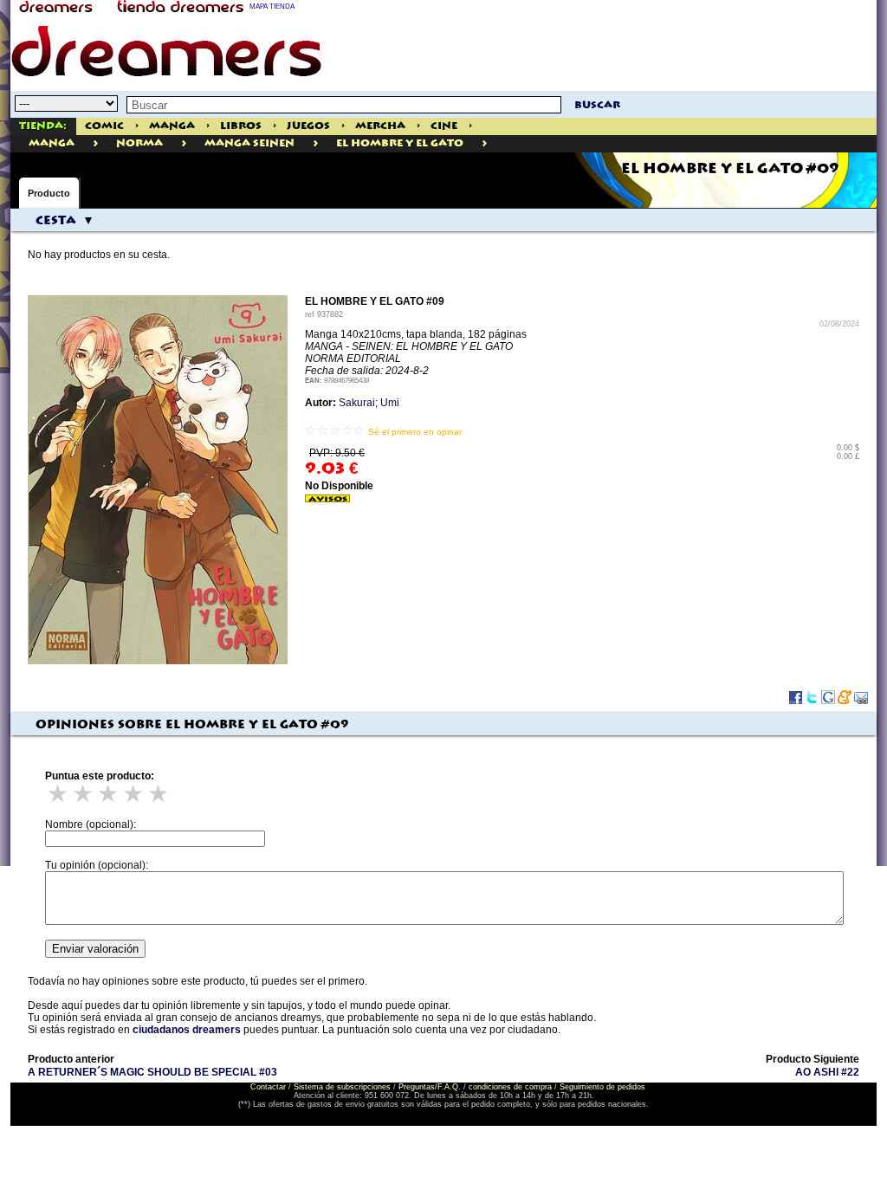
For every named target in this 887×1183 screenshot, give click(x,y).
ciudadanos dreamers (187, 1030)
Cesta (56, 221)
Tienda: (43, 126)
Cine (444, 126)
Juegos (308, 126)
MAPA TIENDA (272, 6)
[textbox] (343, 104)
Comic (104, 126)
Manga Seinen (249, 143)
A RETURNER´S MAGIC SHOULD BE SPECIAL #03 (152, 1072)
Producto (49, 193)
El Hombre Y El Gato (399, 143)
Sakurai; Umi (369, 403)
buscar (597, 105)
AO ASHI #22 (827, 1072)
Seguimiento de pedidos (602, 1087)
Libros (241, 126)
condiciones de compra (510, 1087)
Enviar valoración (95, 948)
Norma (139, 143)
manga (51, 143)
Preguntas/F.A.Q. (429, 1087)
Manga (172, 126)
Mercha (380, 126)
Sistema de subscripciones (342, 1087)
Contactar (268, 1087)
